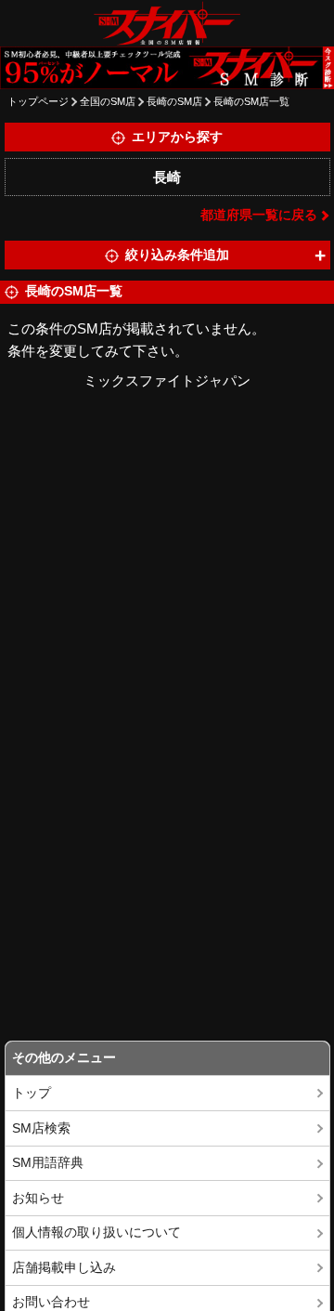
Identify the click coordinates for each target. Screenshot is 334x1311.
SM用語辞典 (48, 1163)
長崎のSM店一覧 (251, 101)
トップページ (38, 101)
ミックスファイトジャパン (167, 380)
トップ (31, 1093)
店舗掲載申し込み (64, 1268)
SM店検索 (41, 1128)
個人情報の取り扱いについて (96, 1232)
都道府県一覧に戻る (258, 215)
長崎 (167, 177)
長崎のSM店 (174, 101)
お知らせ (38, 1198)
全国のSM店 (107, 101)
